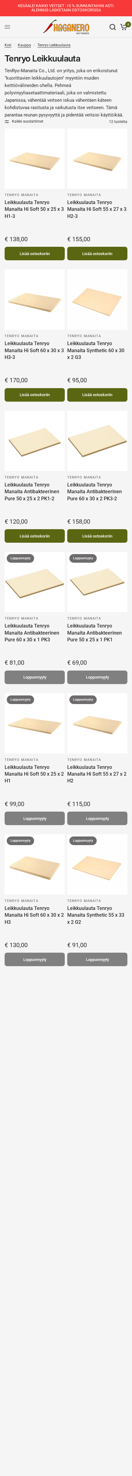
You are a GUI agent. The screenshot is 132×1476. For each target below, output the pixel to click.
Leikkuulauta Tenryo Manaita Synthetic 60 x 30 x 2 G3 (95, 350)
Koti (8, 45)
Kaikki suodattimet (27, 121)
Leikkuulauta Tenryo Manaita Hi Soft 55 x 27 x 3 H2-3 (96, 209)
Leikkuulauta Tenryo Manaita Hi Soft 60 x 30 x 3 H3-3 (34, 350)
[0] (122, 27)
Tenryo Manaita (21, 195)
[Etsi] (112, 27)
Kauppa (24, 45)
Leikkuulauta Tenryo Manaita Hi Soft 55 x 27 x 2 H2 (96, 774)
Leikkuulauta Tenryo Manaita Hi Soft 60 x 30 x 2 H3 (34, 915)
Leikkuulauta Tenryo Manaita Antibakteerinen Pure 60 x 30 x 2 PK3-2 (94, 492)
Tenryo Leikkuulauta (54, 45)
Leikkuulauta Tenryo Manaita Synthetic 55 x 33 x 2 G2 (95, 915)
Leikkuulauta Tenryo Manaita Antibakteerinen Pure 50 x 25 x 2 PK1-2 (32, 492)
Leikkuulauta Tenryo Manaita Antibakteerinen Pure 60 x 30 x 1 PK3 (32, 633)
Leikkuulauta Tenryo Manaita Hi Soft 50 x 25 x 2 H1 (34, 774)
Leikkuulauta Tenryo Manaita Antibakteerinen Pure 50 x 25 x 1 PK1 (94, 633)
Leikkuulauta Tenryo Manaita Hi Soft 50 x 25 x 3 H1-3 (34, 209)
